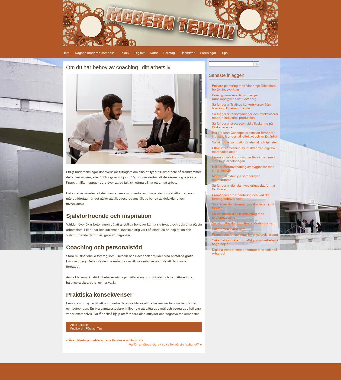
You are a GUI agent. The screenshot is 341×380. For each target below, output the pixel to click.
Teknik (124, 53)
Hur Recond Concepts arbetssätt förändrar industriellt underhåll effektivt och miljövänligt (244, 134)
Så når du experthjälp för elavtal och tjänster (244, 142)
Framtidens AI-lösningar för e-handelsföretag (245, 234)
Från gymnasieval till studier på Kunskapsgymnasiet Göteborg (235, 97)
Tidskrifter (187, 53)
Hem (66, 53)
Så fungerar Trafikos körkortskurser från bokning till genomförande (241, 106)
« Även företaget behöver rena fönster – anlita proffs (104, 340)
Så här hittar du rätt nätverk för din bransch (243, 223)
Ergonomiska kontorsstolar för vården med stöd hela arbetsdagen (243, 159)
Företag (169, 53)
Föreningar (208, 53)
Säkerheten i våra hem (228, 229)
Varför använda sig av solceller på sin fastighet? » (165, 344)
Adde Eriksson (79, 324)
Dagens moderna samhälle (95, 53)
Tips (225, 53)
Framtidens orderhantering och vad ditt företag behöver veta (240, 197)
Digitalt (140, 53)
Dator (154, 53)
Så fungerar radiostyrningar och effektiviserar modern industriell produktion (245, 115)
